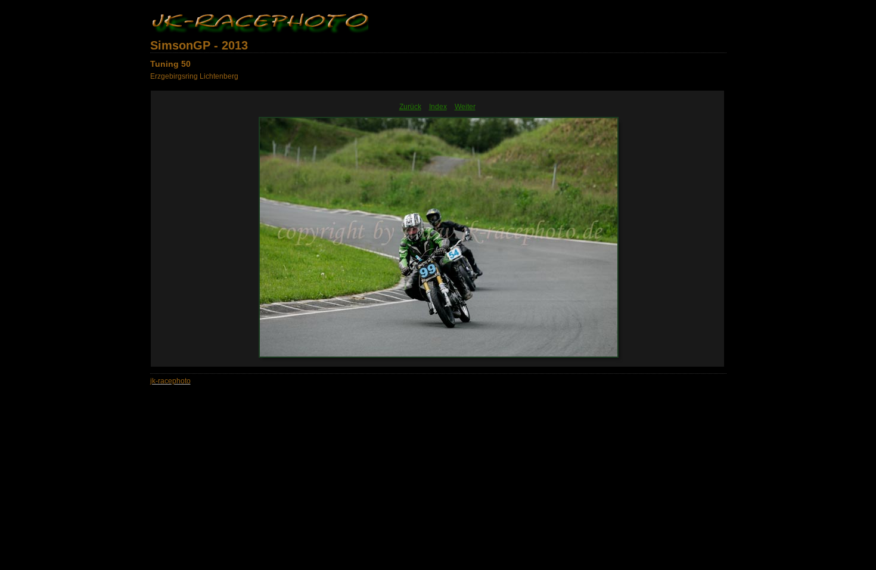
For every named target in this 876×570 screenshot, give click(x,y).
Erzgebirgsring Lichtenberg (194, 76)
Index (438, 107)
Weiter (465, 107)
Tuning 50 (170, 64)
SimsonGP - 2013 (199, 45)
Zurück (410, 107)
